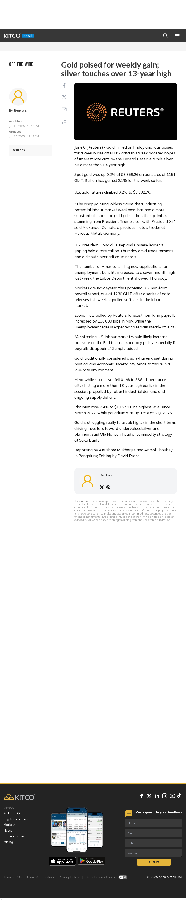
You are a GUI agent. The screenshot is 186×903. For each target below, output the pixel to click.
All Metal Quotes (16, 813)
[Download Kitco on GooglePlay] (91, 861)
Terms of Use (13, 877)
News (8, 830)
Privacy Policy (69, 877)
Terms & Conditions (41, 877)
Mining (8, 842)
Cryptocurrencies (16, 819)
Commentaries (14, 836)
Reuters (20, 110)
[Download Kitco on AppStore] (62, 861)
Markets (9, 825)
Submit (154, 862)
